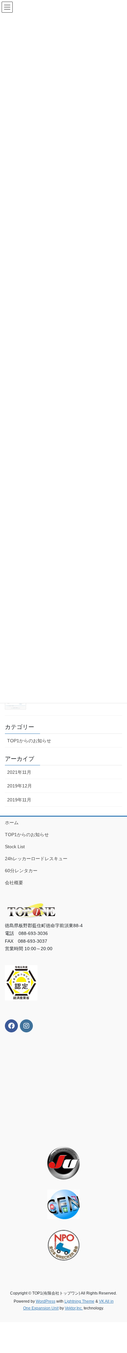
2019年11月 (19, 799)
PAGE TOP (117, 1306)
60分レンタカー (21, 870)
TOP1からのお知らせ (29, 740)
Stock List (15, 846)
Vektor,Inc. (74, 1308)
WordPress (45, 1301)
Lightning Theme (79, 1301)
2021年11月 (19, 772)
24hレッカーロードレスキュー (36, 858)
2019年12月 (19, 785)
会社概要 (14, 882)
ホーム (12, 822)
